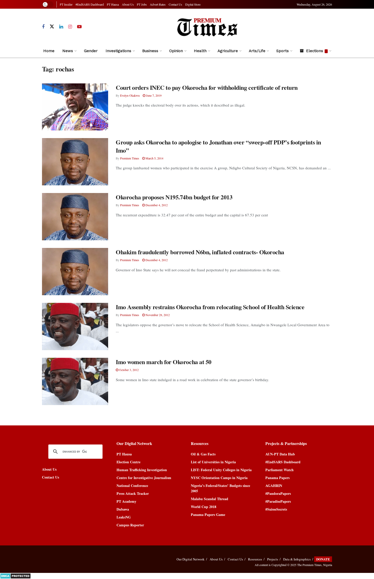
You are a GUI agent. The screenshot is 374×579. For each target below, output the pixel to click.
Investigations (118, 51)
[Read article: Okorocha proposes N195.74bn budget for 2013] (75, 216)
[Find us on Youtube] (79, 27)
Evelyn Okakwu (130, 95)
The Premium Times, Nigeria (314, 565)
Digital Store (192, 4)
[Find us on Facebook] (43, 27)
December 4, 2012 (156, 205)
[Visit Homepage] (207, 26)
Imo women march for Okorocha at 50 (163, 361)
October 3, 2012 (128, 370)
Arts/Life (257, 51)
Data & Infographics (297, 559)
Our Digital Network (191, 559)
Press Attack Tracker (133, 493)
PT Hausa (113, 4)
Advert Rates (158, 4)
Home (48, 51)
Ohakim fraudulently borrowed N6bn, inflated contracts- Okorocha (200, 251)
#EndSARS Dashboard (90, 4)
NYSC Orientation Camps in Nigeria (219, 477)
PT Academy (126, 501)
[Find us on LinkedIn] (61, 27)
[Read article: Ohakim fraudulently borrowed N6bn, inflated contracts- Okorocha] (75, 271)
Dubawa (123, 509)
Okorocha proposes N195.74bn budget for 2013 (174, 196)
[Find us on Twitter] (52, 27)
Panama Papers (277, 477)
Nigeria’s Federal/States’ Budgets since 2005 (220, 488)
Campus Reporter (130, 525)
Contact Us (175, 4)
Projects (272, 559)
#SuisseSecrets (276, 509)
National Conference (132, 485)
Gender (91, 51)
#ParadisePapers (278, 501)
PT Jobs (142, 4)
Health (200, 51)
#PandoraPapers (278, 493)
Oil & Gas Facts (203, 454)
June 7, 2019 (153, 95)
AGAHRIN (273, 485)
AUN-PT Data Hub (280, 454)
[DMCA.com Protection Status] (15, 575)
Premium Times (129, 158)
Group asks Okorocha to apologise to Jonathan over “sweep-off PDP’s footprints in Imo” (218, 146)
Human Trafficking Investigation (142, 469)
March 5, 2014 (154, 158)
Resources (255, 559)
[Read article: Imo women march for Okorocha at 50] (75, 381)
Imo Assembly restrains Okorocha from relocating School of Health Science (210, 306)
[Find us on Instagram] (70, 27)
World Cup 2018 (203, 506)
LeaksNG (124, 517)
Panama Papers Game (208, 514)
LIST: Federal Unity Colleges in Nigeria (221, 469)
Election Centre (128, 462)
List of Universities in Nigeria (213, 462)
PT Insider (66, 4)
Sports (282, 51)
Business (150, 51)
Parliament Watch (279, 469)
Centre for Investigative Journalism (144, 477)
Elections (314, 51)
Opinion (176, 51)
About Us (128, 4)
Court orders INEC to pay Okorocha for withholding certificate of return (207, 87)
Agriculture (228, 51)
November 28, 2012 (157, 315)
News (67, 51)
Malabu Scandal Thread (209, 498)
